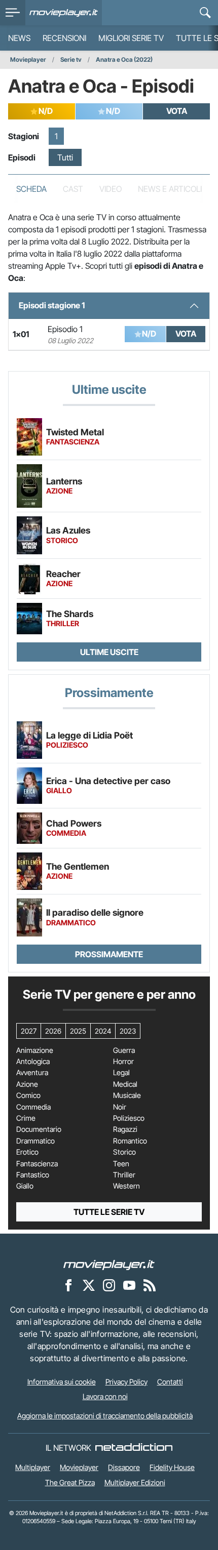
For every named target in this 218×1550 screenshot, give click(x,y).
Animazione (34, 1050)
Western (126, 1186)
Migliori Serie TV (131, 38)
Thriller (124, 1174)
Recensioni (64, 38)
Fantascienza (37, 1163)
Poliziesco (128, 1118)
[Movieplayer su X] (89, 1284)
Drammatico (35, 1141)
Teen (121, 1163)
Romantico (130, 1141)
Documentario (38, 1129)
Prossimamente (109, 954)
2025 (78, 1031)
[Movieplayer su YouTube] (129, 1284)
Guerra (124, 1050)
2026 (53, 1031)
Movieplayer (28, 59)
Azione (27, 1084)
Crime (25, 1118)
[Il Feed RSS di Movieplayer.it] (149, 1284)
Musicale (127, 1095)
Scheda (31, 189)
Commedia (33, 1107)
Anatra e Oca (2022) (124, 59)
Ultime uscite (109, 652)
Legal (121, 1072)
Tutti (65, 157)
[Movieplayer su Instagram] (109, 1284)
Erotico (27, 1152)
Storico (124, 1152)
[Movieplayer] (109, 1264)
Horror (123, 1061)
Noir (119, 1107)
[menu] (12, 12)
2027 (29, 1031)
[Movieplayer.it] (63, 12)
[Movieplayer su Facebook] (68, 1284)
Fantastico (32, 1174)
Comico (28, 1095)
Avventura (32, 1072)
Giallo (24, 1186)
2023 (128, 1031)
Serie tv (71, 59)
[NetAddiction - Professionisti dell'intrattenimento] (133, 1448)
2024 (103, 1031)
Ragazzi (125, 1129)
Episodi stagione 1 (52, 305)
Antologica (33, 1061)
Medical (125, 1084)
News (19, 38)
